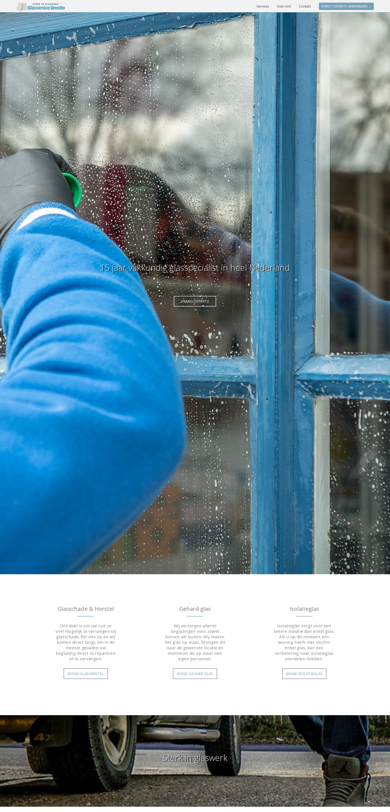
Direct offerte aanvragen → (346, 6)
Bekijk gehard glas (195, 673)
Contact (305, 6)
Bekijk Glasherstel (86, 673)
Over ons (284, 6)
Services (263, 6)
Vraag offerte (195, 301)
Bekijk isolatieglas (304, 673)
